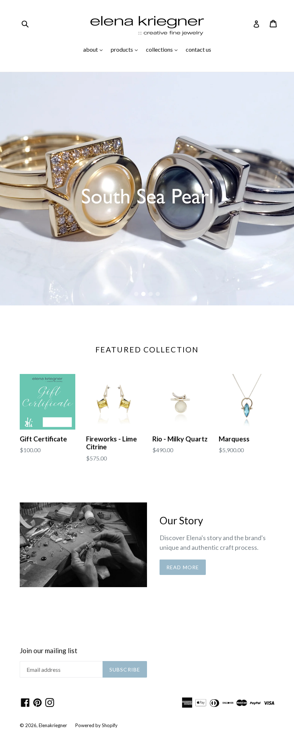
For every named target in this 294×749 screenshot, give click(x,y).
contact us (198, 49)
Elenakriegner (53, 725)
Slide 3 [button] (150, 294)
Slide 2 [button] (143, 294)
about (94, 49)
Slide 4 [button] (158, 294)
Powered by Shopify (96, 725)
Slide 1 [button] (136, 294)
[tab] (136, 294)
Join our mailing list (48, 651)
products (126, 49)
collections (163, 49)
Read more (182, 567)
